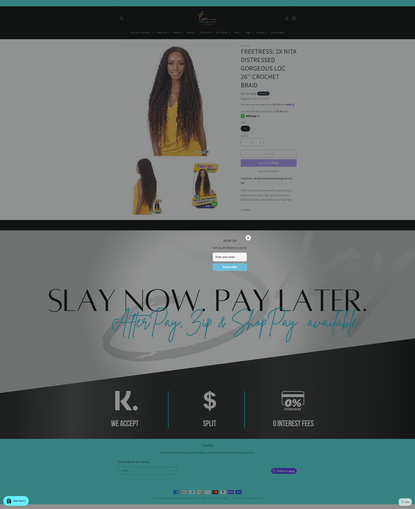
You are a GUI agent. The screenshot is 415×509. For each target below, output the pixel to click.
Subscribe (230, 267)
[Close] (248, 238)
